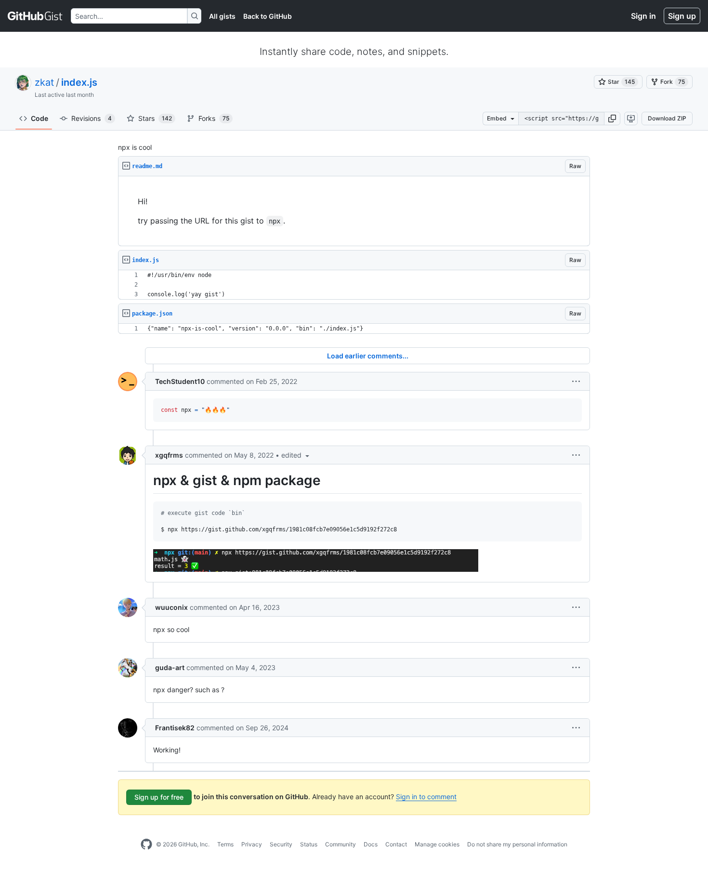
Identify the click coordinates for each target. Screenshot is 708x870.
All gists (222, 16)
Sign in (643, 16)
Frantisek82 (175, 728)
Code (39, 118)
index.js (79, 82)
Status (308, 844)
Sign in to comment (426, 796)
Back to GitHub (267, 16)
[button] (612, 118)
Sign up (682, 16)
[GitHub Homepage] (146, 844)
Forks (213, 118)
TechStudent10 (180, 381)
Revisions (91, 118)
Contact (396, 844)
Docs (371, 844)
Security (281, 844)
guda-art (169, 667)
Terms (225, 844)
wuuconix (171, 607)
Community (340, 844)
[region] (354, 211)
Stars (155, 118)
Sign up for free (159, 797)
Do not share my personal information (517, 844)
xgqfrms (169, 455)
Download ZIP (667, 118)
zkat (44, 82)
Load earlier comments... (367, 356)
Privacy (251, 844)
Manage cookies (437, 844)
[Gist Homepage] (35, 16)
